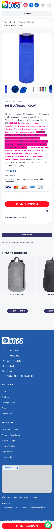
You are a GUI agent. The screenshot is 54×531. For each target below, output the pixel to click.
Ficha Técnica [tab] (27, 235)
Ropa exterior (7, 452)
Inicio (14, 22)
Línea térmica (7, 457)
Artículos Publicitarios (27, 22)
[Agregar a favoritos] (46, 211)
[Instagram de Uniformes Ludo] (25, 5)
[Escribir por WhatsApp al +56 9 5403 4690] (47, 524)
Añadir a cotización (29, 204)
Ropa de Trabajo (8, 441)
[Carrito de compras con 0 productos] (49, 5)
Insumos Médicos (9, 446)
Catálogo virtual (8, 403)
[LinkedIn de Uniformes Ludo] (36, 5)
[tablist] (27, 235)
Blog (4, 408)
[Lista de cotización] (42, 5)
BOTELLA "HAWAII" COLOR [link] (13, 25)
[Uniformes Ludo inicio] (27, 341)
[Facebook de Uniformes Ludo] (31, 5)
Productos (6, 397)
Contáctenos (7, 414)
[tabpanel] (27, 242)
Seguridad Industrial (10, 429)
